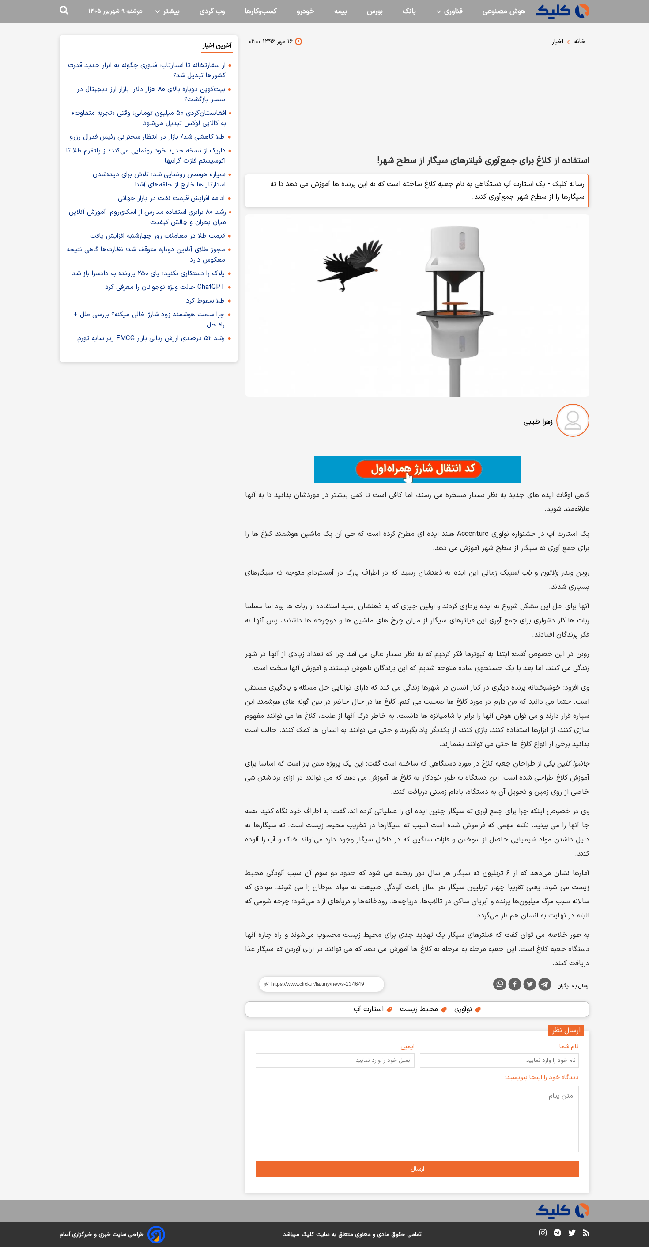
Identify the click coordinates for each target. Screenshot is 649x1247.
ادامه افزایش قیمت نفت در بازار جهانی (171, 198)
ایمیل (407, 1046)
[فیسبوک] (514, 986)
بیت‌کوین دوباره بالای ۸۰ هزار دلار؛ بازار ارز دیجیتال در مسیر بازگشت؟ (151, 94)
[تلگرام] (544, 986)
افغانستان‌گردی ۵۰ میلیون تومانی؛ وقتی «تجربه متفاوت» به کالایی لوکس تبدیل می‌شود (149, 118)
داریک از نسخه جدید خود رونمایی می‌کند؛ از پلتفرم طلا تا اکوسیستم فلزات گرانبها (146, 156)
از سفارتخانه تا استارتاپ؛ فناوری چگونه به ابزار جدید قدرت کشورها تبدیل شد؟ (147, 71)
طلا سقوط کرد (205, 301)
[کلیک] (562, 11)
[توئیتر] (529, 986)
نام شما (569, 1046)
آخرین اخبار (217, 45)
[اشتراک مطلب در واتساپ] (499, 984)
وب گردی (212, 11)
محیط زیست (420, 1009)
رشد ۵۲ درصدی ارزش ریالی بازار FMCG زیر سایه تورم (151, 339)
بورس (375, 11)
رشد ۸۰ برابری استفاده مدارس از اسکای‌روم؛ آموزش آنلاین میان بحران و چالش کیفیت (147, 217)
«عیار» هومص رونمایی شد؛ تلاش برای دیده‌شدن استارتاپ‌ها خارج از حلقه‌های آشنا (159, 180)
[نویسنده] (572, 422)
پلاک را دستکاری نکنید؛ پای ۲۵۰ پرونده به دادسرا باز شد (148, 274)
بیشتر (170, 11)
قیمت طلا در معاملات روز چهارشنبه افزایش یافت (157, 236)
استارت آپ (370, 1009)
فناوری (452, 11)
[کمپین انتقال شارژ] (417, 469)
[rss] (586, 1234)
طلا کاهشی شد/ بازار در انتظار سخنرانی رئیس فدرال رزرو (147, 137)
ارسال (417, 1169)
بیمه (340, 11)
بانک (409, 11)
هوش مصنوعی (504, 11)
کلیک (308, 1234)
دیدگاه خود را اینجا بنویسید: (542, 1077)
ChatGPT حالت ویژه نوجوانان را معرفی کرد (165, 287)
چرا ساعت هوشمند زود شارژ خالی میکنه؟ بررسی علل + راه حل (149, 320)
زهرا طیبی (538, 422)
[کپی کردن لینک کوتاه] (318, 984)
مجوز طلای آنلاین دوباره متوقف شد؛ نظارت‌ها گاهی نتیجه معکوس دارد (146, 255)
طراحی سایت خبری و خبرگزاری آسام (102, 1234)
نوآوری (464, 1009)
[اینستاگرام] (543, 1234)
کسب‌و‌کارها (261, 11)
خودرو (305, 11)
